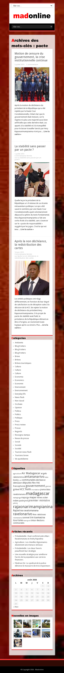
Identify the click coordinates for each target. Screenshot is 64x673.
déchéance (40, 480)
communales (28, 479)
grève (16, 489)
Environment (20, 387)
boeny (16, 480)
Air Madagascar (31, 473)
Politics (18, 414)
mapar (32, 497)
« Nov (15, 607)
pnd (26, 500)
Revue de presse (22, 438)
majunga (25, 497)
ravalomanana (30, 510)
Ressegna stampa (22, 435)
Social (17, 442)
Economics (19, 380)
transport (27, 521)
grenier (48, 486)
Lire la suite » (27, 229)
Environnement (21, 390)
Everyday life (20, 394)
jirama (43, 489)
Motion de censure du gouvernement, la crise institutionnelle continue (31, 57)
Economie (19, 383)
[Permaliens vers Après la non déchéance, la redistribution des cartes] (32, 278)
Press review (20, 425)
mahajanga (17, 498)
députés (26, 482)
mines (39, 497)
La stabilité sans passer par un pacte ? (30, 148)
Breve (17, 356)
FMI (38, 483)
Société (18, 448)
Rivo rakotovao (39, 514)
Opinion (18, 407)
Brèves (18, 360)
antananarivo (34, 476)
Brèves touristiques (23, 363)
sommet (25, 517)
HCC (22, 489)
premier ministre (39, 500)
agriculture (17, 474)
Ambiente (19, 342)
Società (18, 445)
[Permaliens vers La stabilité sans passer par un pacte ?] (32, 179)
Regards (18, 431)
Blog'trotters (20, 346)
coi (20, 480)
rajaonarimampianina (33, 506)
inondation (35, 490)
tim (31, 517)
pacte (21, 500)
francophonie (19, 486)
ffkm (34, 483)
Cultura (18, 366)
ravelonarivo (22, 514)
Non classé (19, 401)
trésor (33, 520)
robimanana (17, 518)
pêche (15, 503)
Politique (18, 418)
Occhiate (18, 404)
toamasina (39, 517)
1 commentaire (32, 65)
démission (17, 483)
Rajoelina (18, 510)
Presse (18, 428)
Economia (19, 377)
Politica (18, 411)
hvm (28, 489)
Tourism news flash (23, 452)
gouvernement (35, 486)
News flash (19, 397)
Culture (18, 370)
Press (17, 421)
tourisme (18, 520)
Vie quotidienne (21, 459)
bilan (46, 477)
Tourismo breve (21, 455)
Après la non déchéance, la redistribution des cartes (31, 245)
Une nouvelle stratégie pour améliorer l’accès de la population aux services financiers (31, 557)
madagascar (38, 493)
